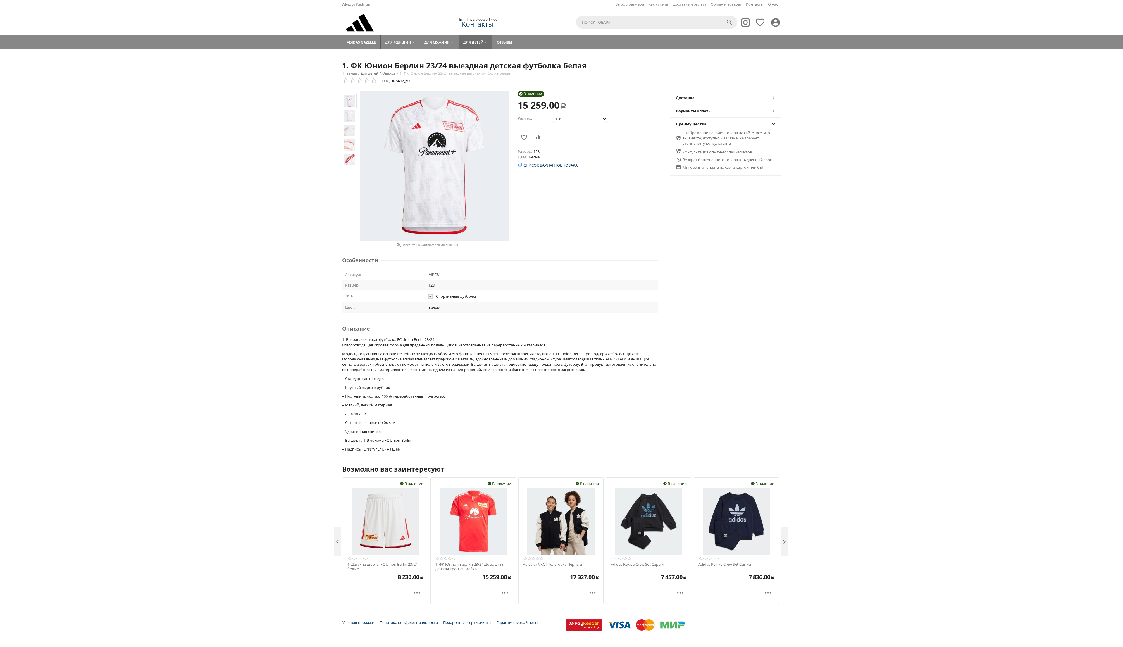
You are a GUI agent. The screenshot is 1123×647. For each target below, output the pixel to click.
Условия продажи (358, 622)
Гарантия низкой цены (517, 622)
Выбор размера (629, 4)
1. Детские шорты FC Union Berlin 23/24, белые (382, 566)
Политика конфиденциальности (409, 622)
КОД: (386, 80)
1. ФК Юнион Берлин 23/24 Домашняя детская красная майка (469, 566)
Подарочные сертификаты (467, 622)
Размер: (525, 118)
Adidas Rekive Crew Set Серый (637, 564)
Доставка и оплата (689, 4)
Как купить (658, 4)
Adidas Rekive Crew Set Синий (724, 564)
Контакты (755, 4)
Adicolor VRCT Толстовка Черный (552, 564)
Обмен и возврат (726, 4)
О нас (773, 4)
